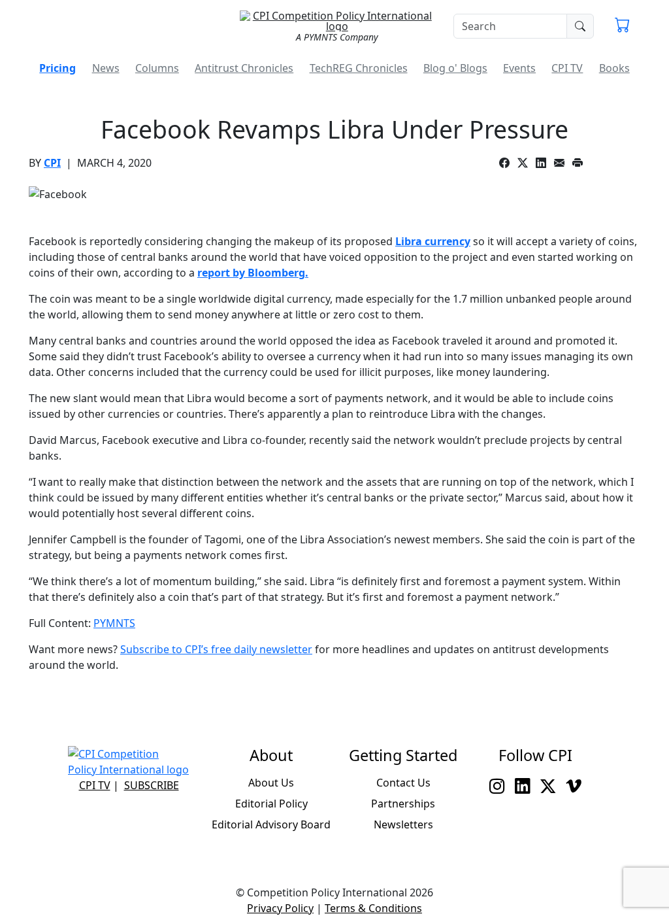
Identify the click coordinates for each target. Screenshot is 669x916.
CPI (52, 163)
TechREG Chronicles (359, 68)
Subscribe (151, 785)
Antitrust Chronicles (244, 68)
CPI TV (567, 68)
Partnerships (403, 803)
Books (614, 68)
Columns (157, 68)
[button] (622, 26)
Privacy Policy (280, 908)
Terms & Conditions (373, 908)
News (106, 68)
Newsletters (403, 824)
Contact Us (403, 782)
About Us (271, 782)
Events (519, 68)
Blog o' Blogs (455, 68)
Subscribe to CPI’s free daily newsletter (216, 649)
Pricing (57, 68)
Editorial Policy (271, 803)
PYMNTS (114, 623)
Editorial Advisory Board (271, 824)
